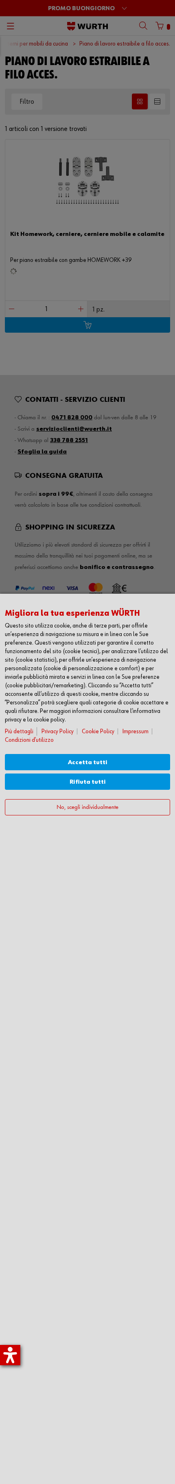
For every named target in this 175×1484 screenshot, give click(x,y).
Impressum (135, 731)
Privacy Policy (58, 731)
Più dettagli (19, 731)
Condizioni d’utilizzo (29, 740)
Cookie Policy (98, 731)
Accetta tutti (87, 762)
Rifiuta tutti (88, 782)
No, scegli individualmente (87, 807)
